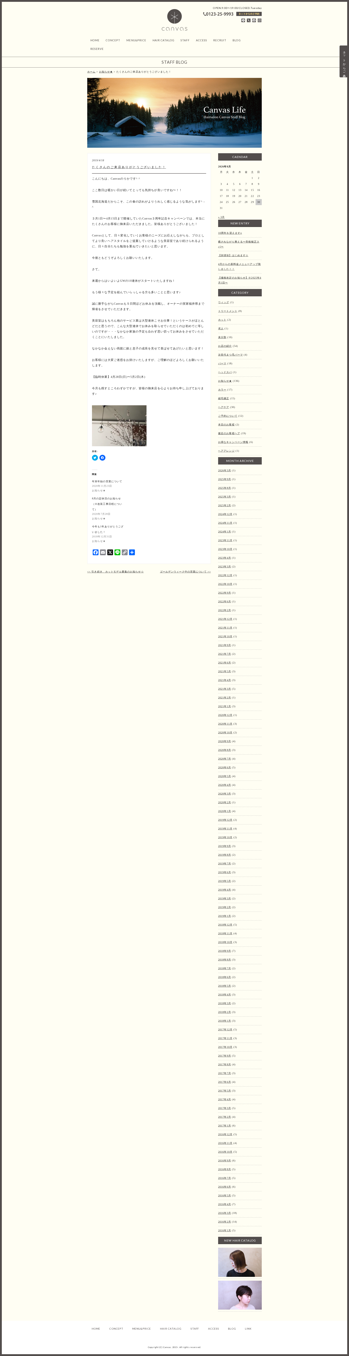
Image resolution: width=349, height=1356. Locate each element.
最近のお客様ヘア (229, 433)
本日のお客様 (226, 424)
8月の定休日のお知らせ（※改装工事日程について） (107, 504)
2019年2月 (224, 907)
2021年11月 (225, 627)
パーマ (222, 363)
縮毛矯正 (223, 398)
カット (222, 319)
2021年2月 (224, 697)
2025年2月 (224, 505)
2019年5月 (224, 881)
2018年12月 (225, 924)
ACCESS (201, 40)
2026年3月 (224, 470)
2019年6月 (224, 872)
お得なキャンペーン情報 (233, 442)
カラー (222, 389)
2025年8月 (224, 488)
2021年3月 (224, 689)
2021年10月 (225, 636)
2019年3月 (224, 898)
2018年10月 (225, 942)
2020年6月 (224, 767)
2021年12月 (225, 619)
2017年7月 (224, 1073)
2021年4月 (224, 680)
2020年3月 (224, 793)
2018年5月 (224, 986)
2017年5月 (224, 1090)
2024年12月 (225, 514)
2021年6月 (224, 662)
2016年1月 (224, 1230)
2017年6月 (224, 1082)
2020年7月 (224, 758)
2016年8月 (224, 1169)
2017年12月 (225, 1029)
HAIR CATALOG (163, 40)
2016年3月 (224, 1213)
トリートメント (227, 311)
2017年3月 (224, 1108)
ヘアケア (223, 407)
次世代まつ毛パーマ (230, 354)
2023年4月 (224, 558)
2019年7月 (224, 863)
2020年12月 (225, 715)
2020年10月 (225, 732)
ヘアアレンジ (226, 451)
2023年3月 (224, 566)
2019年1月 (224, 916)
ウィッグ (223, 302)
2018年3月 (224, 1003)
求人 (221, 328)
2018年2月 (224, 1012)
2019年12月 (225, 820)
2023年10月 (225, 549)
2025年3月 (224, 496)
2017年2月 (224, 1117)
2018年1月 (224, 1021)
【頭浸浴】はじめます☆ (233, 255)
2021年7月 (224, 654)
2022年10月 (225, 584)
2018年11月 (225, 933)
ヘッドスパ (225, 372)
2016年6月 (224, 1186)
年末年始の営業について (107, 481)
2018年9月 (224, 951)
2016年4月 (224, 1204)
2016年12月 (225, 1134)
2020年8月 (224, 750)
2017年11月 (225, 1038)
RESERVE (97, 48)
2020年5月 (224, 776)
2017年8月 (224, 1064)
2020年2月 (224, 802)
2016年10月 (225, 1152)
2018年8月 (224, 959)
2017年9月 (224, 1055)
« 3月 (221, 217)
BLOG (236, 40)
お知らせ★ (225, 381)
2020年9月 (224, 741)
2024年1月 (224, 531)
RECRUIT (219, 40)
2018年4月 (224, 994)
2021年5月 (224, 671)
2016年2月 (224, 1221)
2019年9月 (224, 846)
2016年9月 (224, 1160)
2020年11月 (225, 723)
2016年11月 (225, 1143)
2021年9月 (224, 645)
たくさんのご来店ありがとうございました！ (129, 167)
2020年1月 (224, 811)
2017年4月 (224, 1099)
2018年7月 (224, 968)
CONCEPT (113, 40)
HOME (94, 40)
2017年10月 (225, 1047)
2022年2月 (224, 610)
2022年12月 (225, 575)
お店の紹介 (225, 346)
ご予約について (227, 416)
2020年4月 (224, 785)
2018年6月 (224, 977)
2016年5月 (224, 1195)
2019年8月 (224, 855)
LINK (248, 1328)
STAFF (185, 40)
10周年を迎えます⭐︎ (230, 233)
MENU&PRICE (136, 40)
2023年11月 (225, 540)
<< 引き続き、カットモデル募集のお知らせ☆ (115, 571)
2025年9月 (224, 479)
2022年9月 (224, 592)
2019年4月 (224, 889)
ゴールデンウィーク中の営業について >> (185, 571)
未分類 (222, 337)
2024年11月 (225, 523)
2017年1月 (224, 1125)
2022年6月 (224, 601)
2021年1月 (224, 706)
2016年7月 (224, 1178)
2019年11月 (225, 828)
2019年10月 (225, 837)
